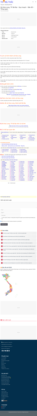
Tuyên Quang (31, 176)
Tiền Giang (31, 173)
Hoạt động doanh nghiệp (5, 360)
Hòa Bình (13, 177)
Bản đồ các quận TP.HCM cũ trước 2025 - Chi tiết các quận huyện (14, 233)
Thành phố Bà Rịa (4, 132)
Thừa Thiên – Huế (32, 172)
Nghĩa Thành (12, 92)
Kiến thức (2, 364)
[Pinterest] (9, 351)
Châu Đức (22, 92)
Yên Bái (30, 180)
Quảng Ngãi (31, 161)
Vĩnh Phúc (31, 178)
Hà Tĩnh (12, 175)
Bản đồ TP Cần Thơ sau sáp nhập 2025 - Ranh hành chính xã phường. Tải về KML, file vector (19, 246)
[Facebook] (2, 351)
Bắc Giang (4, 172)
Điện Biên (13, 167)
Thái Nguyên (31, 170)
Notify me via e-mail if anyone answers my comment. (11, 221)
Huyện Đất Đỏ (22, 149)
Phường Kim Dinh (5, 135)
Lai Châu (22, 165)
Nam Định (22, 171)
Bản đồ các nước (4, 375)
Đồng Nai (13, 168)
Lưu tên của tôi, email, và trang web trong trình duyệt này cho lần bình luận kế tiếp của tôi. (18, 218)
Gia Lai (12, 171)
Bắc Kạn (3, 171)
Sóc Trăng (31, 165)
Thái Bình (31, 168)
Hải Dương (13, 176)
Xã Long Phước (32, 138)
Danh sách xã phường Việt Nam (8, 156)
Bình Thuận (13, 161)
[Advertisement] (19, 19)
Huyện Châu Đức (14, 150)
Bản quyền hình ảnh (4, 395)
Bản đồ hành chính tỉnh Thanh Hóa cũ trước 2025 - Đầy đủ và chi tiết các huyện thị (17, 242)
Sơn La (30, 166)
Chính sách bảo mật (4, 392)
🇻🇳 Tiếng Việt (3, 406)
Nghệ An (21, 172)
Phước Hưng (19, 89)
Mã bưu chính (3, 367)
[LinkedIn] (7, 351)
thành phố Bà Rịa (13, 28)
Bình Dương (4, 176)
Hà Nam (12, 173)
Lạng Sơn (22, 167)
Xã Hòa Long (31, 137)
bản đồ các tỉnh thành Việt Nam (11, 159)
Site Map (2, 399)
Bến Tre (3, 175)
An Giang (4, 167)
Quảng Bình (22, 178)
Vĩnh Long (31, 177)
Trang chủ (2, 4)
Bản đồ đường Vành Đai (5, 379)
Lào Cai (21, 166)
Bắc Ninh (3, 174)
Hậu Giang (13, 178)
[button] (35, 1)
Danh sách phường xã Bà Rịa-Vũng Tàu (9, 144)
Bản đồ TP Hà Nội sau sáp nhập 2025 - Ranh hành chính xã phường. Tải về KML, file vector (19, 253)
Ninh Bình (22, 173)
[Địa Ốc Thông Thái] (6, 1)
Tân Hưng (10, 89)
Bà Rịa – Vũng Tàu (5, 169)
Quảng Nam (22, 180)
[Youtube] (6, 351)
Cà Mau (12, 162)
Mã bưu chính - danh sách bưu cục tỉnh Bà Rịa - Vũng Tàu (13, 145)
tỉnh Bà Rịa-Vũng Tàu (21, 28)
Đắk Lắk (12, 165)
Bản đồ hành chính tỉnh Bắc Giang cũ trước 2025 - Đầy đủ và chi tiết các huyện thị (17, 256)
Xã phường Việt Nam (8, 4)
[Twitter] (4, 351)
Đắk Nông (13, 166)
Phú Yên (21, 177)
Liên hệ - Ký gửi (3, 391)
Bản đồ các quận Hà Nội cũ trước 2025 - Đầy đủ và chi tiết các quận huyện (16, 239)
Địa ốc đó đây (3, 363)
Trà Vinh (30, 175)
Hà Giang (13, 172)
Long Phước (11, 87)
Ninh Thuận (22, 175)
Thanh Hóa (31, 171)
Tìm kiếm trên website (4, 396)
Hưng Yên (13, 180)
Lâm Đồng (22, 168)
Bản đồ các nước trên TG (5, 380)
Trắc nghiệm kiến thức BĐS (5, 384)
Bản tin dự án (3, 359)
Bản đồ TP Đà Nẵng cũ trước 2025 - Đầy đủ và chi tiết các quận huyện (15, 259)
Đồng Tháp (13, 170)
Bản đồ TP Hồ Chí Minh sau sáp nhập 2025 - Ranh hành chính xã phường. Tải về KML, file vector (18, 250)
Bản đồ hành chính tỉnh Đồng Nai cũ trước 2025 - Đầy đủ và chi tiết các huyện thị (17, 262)
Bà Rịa (19, 86)
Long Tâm (13, 91)
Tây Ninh (31, 167)
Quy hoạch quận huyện (5, 383)
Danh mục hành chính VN (5, 381)
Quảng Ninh (31, 162)
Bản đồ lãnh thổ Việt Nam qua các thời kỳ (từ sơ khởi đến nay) (14, 236)
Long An (21, 170)
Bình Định (4, 177)
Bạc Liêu (3, 170)
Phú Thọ (21, 176)
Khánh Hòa (22, 161)
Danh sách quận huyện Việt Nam (8, 157)
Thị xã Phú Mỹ (13, 149)
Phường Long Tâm (5, 138)
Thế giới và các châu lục (5, 368)
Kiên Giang (22, 162)
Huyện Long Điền (23, 150)
